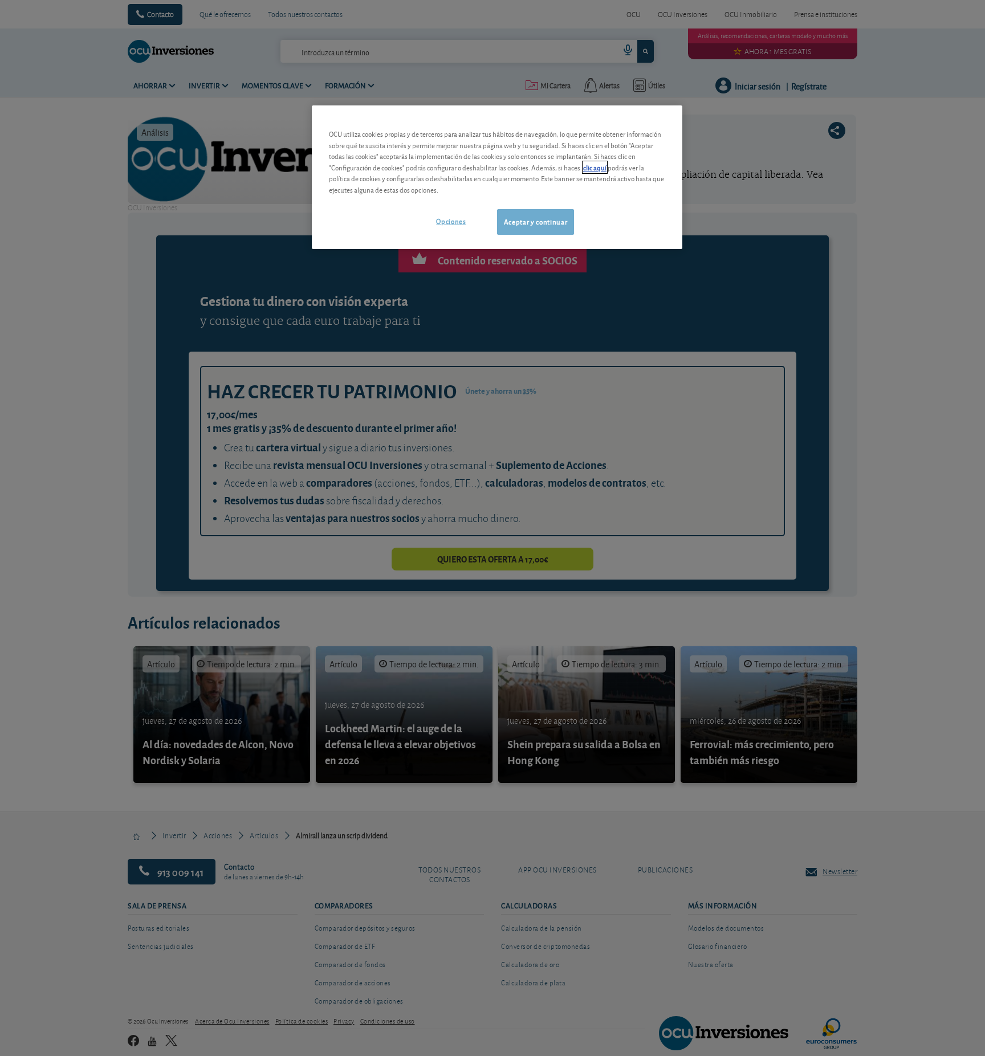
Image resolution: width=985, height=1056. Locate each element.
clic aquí (595, 167)
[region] (497, 176)
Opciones (451, 220)
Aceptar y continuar (535, 221)
